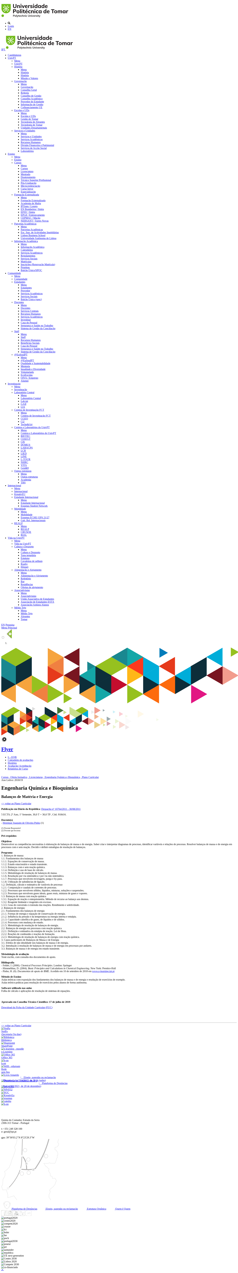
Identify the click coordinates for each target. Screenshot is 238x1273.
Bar (22, 581)
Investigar (26, 319)
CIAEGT (25, 439)
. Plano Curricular (90, 777)
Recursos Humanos (31, 142)
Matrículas (26, 261)
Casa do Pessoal (29, 322)
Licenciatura (27, 171)
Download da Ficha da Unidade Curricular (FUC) (26, 1007)
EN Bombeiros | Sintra (32, 209)
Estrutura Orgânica (96, 1208)
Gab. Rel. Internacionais (33, 520)
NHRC (24, 462)
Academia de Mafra (31, 203)
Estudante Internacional (26, 497)
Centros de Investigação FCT (29, 409)
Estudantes (19, 282)
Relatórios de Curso (18, 768)
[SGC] (5, 1092)
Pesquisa (10, 624)
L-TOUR (25, 459)
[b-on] (5, 1104)
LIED (24, 453)
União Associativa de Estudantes (37, 599)
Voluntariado (27, 372)
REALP (18, 523)
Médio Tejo (20, 607)
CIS (23, 441)
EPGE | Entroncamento (33, 215)
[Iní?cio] (35, 17)
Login (11, 26)
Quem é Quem (122, 1208)
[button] (2, 1270)
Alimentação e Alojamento (27, 569)
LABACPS (27, 447)
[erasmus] (6, 1098)
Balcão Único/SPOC (31, 270)
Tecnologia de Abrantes (33, 122)
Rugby (24, 564)
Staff (16, 331)
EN (9, 29)
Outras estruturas (22, 471)
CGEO (24, 418)
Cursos (17, 162)
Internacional (14, 485)
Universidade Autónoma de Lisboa (38, 238)
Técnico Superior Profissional (36, 180)
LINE (24, 456)
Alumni (24, 380)
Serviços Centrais (30, 311)
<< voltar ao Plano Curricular (16, 803)
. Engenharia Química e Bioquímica (61, 777)
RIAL (24, 535)
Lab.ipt (24, 401)
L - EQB (12, 757)
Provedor (25, 290)
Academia (26, 479)
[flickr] (28, 1215)
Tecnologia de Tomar (31, 124)
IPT (3, 49)
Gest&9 (25, 468)
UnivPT (12, 58)
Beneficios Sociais (30, 343)
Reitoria (25, 92)
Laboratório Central (24, 392)
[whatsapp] (35, 1215)
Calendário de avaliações (20, 760)
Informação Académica (26, 241)
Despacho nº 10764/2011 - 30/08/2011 (61, 809)
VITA (24, 465)
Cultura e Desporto (24, 546)
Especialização (28, 191)
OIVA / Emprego (29, 378)
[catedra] (6, 1101)
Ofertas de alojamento (32, 587)
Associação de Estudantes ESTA (37, 601)
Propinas (25, 267)
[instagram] (10, 1215)
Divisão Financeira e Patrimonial (37, 145)
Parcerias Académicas (25, 223)
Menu (17, 60)
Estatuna (25, 558)
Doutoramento (28, 177)
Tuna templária (28, 555)
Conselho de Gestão (31, 95)
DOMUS (25, 444)
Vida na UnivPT (16, 537)
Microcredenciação (30, 186)
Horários (12, 763)
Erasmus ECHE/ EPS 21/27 (35, 517)
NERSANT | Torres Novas (35, 220)
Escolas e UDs (21, 110)
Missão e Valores (29, 78)
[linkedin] (22, 1215)
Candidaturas (14, 55)
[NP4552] (6, 1089)
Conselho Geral (29, 90)
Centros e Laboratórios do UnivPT (32, 427)
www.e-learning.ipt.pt (103, 971)
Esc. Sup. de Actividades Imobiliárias (40, 232)
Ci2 (22, 421)
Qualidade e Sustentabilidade (35, 363)
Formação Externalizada (26, 194)
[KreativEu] (7, 1095)
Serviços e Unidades (24, 130)
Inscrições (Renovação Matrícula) (38, 264)
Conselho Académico (32, 98)
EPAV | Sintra (28, 212)
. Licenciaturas (35, 777)
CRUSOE (26, 532)
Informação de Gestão (32, 104)
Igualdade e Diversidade (33, 369)
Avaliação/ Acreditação (19, 765)
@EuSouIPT (21, 354)
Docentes (19, 302)
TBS (23, 482)
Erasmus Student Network (34, 505)
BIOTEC (25, 436)
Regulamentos (28, 255)
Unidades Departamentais (34, 127)
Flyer (7, 749)
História (18, 66)
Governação (20, 81)
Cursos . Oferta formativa (14, 777)
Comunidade (14, 273)
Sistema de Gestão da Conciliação (38, 328)
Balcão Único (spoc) (31, 299)
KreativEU (19, 494)
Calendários (27, 250)
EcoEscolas (27, 375)
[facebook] (4, 1215)
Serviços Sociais (29, 258)
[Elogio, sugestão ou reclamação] (10, 1075)
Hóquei (24, 567)
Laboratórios (27, 151)
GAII (23, 404)
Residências (27, 584)
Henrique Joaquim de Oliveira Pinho (21, 823)
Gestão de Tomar (29, 119)
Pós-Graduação (28, 183)
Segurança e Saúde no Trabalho (37, 325)
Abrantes (25, 616)
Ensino (11, 154)
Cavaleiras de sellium (31, 561)
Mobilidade (20, 508)
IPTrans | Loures (29, 206)
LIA (23, 407)
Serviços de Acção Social (34, 148)
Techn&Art (26, 424)
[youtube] (16, 1215)
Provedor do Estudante (32, 101)
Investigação (14, 383)
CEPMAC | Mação (30, 218)
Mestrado (25, 174)
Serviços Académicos (32, 139)
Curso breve (27, 188)
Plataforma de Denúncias (24, 1208)
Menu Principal (9, 627)
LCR (23, 450)
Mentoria (25, 366)
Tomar (24, 619)
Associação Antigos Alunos (35, 604)
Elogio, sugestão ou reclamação (61, 1208)
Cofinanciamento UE (31, 107)
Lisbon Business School (33, 235)
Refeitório (26, 578)
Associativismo (22, 590)
